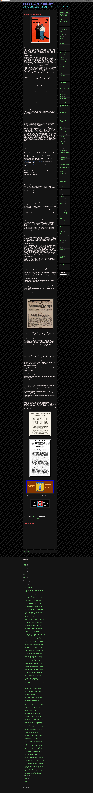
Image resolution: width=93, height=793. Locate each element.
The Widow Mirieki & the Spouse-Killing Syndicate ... (34, 606)
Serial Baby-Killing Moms (64, 223)
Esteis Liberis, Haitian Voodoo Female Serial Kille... (33, 714)
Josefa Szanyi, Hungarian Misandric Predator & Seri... (34, 723)
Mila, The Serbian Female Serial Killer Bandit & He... (34, 656)
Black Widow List (62, 55)
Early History (62, 86)
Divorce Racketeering (63, 80)
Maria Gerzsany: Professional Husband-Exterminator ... (34, 616)
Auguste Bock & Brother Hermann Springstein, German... (34, 701)
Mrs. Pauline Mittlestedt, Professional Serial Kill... (33, 773)
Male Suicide (62, 162)
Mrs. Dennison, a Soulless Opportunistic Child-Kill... (33, 588)
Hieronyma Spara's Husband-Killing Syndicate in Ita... (34, 600)
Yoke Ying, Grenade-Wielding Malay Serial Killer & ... (34, 638)
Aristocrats (61, 41)
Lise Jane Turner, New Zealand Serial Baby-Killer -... (34, 637)
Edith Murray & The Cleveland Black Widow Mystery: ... (34, 757)
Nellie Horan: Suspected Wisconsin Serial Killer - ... (33, 631)
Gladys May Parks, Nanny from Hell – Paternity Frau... (34, 590)
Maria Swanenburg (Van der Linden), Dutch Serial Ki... (34, 739)
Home (40, 551)
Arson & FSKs (62, 43)
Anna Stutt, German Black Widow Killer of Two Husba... (34, 698)
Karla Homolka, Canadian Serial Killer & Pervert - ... (33, 736)
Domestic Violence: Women (64, 84)
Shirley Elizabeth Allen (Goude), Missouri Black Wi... (34, 741)
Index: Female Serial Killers (64, 12)
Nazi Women (62, 191)
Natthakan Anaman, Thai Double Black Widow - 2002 (34, 745)
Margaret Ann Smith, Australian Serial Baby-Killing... (34, 628)
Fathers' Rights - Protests (64, 102)
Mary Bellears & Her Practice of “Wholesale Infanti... (34, 647)
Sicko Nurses (33, 509)
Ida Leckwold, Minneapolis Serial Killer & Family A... (33, 769)
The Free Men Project (28, 587)
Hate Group (62, 141)
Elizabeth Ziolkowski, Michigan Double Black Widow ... (34, 648)
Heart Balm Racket (63, 145)
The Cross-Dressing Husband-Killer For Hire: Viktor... (34, 596)
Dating (61, 78)
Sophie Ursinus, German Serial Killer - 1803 (32, 761)
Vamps (61, 247)
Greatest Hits (62, 136)
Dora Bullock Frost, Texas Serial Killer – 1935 (32, 678)
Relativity (61, 216)
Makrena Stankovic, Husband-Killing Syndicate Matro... (34, 615)
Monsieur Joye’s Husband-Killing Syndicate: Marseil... (34, 610)
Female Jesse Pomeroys (64, 109)
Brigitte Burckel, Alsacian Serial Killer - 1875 (32, 707)
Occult (61, 194)
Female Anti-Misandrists (64, 105)
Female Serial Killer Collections (63, 115)
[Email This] (39, 516)
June (26, 778)
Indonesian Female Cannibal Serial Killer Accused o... (34, 728)
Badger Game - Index (63, 52)
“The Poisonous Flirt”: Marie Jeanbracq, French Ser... (34, 770)
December (27, 581)
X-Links (61, 262)
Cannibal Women (62, 59)
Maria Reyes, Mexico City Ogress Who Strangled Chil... (34, 704)
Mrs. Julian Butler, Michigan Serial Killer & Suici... (33, 675)
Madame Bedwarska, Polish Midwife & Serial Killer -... (34, 717)
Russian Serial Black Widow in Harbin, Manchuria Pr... (34, 763)
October (26, 584)
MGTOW (61, 171)
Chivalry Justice (62, 68)
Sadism (61, 218)
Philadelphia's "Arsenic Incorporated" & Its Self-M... (33, 612)
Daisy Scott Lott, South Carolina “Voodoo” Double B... (34, 632)
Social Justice (62, 231)
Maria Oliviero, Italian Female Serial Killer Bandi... (33, 692)
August (26, 775)
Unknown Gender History (38, 4)
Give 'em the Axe (62, 134)
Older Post (54, 551)
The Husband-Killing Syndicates (32, 496)
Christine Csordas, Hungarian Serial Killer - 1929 (33, 720)
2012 (25, 578)
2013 (25, 577)
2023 (25, 562)
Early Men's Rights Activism (64, 88)
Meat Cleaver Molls (63, 169)
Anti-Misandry (62, 40)
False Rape (61, 96)
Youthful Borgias (62, 264)
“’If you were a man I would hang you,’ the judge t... (33, 676)
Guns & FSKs (62, 138)
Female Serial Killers (63, 123)
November (27, 583)
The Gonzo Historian (63, 21)
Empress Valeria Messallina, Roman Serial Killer (33, 716)
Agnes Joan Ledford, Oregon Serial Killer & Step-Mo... (34, 660)
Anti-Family (61, 38)
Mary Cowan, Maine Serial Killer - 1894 (31, 679)
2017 (25, 571)
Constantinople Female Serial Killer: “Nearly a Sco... (34, 694)
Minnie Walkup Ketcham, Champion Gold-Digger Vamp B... (35, 619)
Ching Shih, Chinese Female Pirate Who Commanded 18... (35, 634)
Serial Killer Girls (62, 226)
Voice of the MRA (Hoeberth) (62, 257)
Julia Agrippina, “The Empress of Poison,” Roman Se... (34, 719)
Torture (61, 242)
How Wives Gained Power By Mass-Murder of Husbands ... (35, 594)
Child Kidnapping (62, 64)
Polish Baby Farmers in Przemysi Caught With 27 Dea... (34, 669)
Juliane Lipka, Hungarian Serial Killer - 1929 (32, 754)
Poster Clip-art (62, 205)
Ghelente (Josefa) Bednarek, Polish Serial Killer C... (34, 673)
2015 (25, 574)
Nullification (61, 192)
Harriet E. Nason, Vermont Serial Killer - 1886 (32, 635)
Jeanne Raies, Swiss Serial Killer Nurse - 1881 (33, 706)
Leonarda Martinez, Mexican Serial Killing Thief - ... (33, 688)
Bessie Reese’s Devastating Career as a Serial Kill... (34, 657)
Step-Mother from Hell (63, 235)
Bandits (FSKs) (62, 54)
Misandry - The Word (63, 181)
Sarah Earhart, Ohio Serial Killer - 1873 (31, 758)
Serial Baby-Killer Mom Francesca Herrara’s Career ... (34, 681)
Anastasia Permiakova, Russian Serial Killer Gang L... (34, 663)
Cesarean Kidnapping (63, 61)
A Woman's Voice (62, 29)
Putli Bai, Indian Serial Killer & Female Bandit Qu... (33, 625)
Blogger (52, 790)
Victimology (61, 249)
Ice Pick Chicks (62, 159)
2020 (25, 567)
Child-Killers (62, 66)
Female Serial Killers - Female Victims (63, 125)
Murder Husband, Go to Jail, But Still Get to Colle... (33, 697)
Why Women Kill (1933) (64, 260)
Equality (61, 91)
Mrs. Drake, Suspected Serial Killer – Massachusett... (34, 695)
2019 (25, 568)
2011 (25, 580)
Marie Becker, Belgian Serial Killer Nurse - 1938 (33, 725)
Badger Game (62, 50)
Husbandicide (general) (63, 157)
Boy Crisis (61, 57)
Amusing (61, 36)
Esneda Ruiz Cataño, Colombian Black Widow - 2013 (34, 750)
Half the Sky (62, 139)
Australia (61, 45)
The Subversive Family (63, 19)
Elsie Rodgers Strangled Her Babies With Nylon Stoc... (34, 666)
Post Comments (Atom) (42, 554)
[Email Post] (38, 516)
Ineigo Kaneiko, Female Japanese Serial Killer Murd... (34, 726)
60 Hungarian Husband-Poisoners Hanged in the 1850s (34, 629)
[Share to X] (42, 516)
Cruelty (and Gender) (63, 77)
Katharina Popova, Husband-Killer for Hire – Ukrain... (34, 622)
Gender (61, 129)
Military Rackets (62, 173)
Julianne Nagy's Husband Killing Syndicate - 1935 (33, 597)
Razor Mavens (62, 210)
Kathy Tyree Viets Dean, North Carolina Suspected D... (34, 640)
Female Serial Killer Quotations (63, 121)
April (26, 779)
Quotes (61, 208)
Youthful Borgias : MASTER (64, 266)
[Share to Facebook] (43, 516)
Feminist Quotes (62, 127)
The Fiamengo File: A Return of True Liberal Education (63, 15)
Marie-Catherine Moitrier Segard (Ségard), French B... (34, 772)
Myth (60, 189)
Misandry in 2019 (62, 183)
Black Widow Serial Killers (29, 591)
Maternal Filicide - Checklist (64, 164)
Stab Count (61, 233)
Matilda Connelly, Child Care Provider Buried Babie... (34, 722)
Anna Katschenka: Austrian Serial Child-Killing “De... (34, 684)
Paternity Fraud (62, 203)
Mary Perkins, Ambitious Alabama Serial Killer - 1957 (34, 729)
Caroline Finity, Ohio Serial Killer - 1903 (31, 732)
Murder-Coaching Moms (64, 186)
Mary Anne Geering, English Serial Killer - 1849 (33, 713)
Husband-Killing (29, 518)
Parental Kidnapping (63, 201)
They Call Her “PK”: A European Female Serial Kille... (34, 744)
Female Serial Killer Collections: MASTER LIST (64, 117)
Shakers (61, 228)
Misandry (61, 179)
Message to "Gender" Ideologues (63, 24)
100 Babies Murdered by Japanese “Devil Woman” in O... (34, 659)
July (26, 776)
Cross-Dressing (62, 75)
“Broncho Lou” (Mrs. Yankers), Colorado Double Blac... (34, 650)
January (26, 781)
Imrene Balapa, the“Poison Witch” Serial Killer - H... (33, 764)
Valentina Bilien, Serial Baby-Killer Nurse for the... (33, 651)
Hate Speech (62, 143)
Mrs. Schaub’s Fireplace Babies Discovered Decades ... (34, 654)
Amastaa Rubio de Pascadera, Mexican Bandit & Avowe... (35, 685)
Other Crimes (62, 198)
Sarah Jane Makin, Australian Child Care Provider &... (34, 738)
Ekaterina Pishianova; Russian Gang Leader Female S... (34, 682)
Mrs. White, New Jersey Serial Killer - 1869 (32, 700)
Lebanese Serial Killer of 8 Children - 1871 (32, 710)
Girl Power (61, 132)
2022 (25, 564)
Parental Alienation (63, 199)
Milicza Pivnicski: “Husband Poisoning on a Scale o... (34, 613)
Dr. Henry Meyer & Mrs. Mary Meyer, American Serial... (34, 735)
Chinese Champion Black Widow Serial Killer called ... (34, 672)
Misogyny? (61, 184)
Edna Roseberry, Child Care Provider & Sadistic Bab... (34, 691)
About (61, 31)
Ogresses (61, 196)
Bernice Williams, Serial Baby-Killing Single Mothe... (33, 742)
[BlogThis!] (40, 516)
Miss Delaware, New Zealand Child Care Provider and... (34, 662)
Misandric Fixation (63, 177)
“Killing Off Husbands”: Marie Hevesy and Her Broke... (34, 618)
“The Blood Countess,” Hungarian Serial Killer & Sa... (34, 748)
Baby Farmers (62, 48)
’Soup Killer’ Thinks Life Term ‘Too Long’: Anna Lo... (33, 767)
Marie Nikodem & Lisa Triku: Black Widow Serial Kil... (34, 607)
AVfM (60, 47)
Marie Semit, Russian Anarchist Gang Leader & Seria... (34, 644)
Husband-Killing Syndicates (37, 518)
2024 (25, 561)
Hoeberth (61, 148)
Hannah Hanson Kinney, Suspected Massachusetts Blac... (35, 760)
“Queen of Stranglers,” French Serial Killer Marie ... (33, 703)
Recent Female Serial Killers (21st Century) (63, 213)
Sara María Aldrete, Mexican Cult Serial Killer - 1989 (34, 751)
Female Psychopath (63, 112)
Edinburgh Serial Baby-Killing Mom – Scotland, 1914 (34, 641)
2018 (25, 570)
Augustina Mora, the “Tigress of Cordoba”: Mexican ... (34, 653)
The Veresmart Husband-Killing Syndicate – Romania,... (34, 604)
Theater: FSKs (62, 240)
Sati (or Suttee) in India (63, 220)
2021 (25, 565)
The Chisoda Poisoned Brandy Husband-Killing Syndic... (34, 609)
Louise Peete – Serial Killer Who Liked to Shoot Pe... (34, 766)
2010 (25, 783)
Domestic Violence (63, 82)
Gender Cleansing (63, 131)
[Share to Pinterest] (44, 516)
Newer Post (26, 551)
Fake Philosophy (62, 94)
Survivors (61, 238)
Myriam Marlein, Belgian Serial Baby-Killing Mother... (34, 747)
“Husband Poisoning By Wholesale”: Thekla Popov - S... (34, 603)
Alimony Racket (62, 34)
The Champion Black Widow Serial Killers (32, 593)
